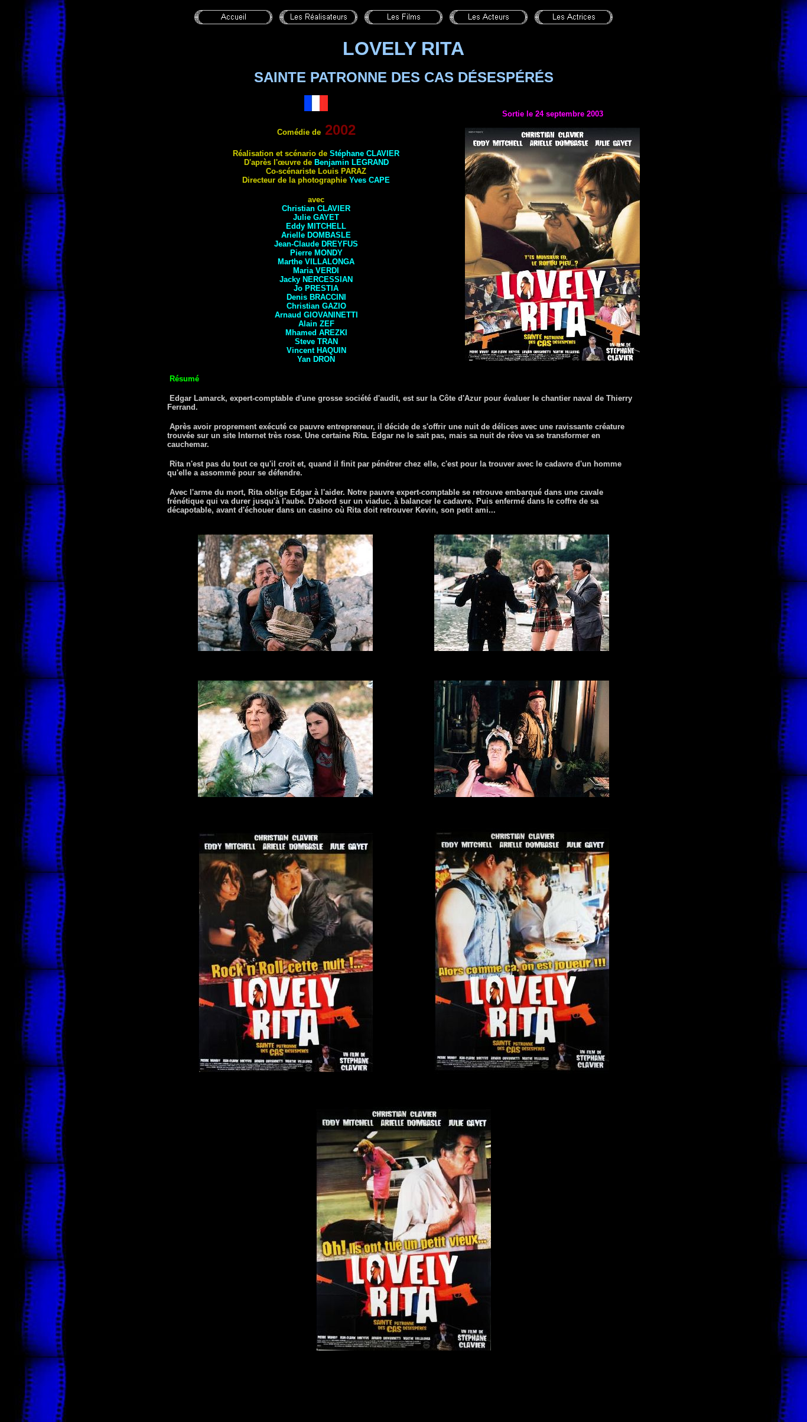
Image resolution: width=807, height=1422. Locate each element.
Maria (316, 270)
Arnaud (316, 314)
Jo (316, 288)
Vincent (316, 350)
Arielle (316, 235)
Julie (316, 217)
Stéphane (364, 153)
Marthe (316, 261)
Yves (369, 180)
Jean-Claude (316, 243)
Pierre (316, 252)
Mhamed (316, 332)
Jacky (316, 279)
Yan (316, 359)
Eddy (316, 226)
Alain (316, 323)
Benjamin (351, 162)
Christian (316, 208)
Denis (316, 297)
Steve (316, 341)
